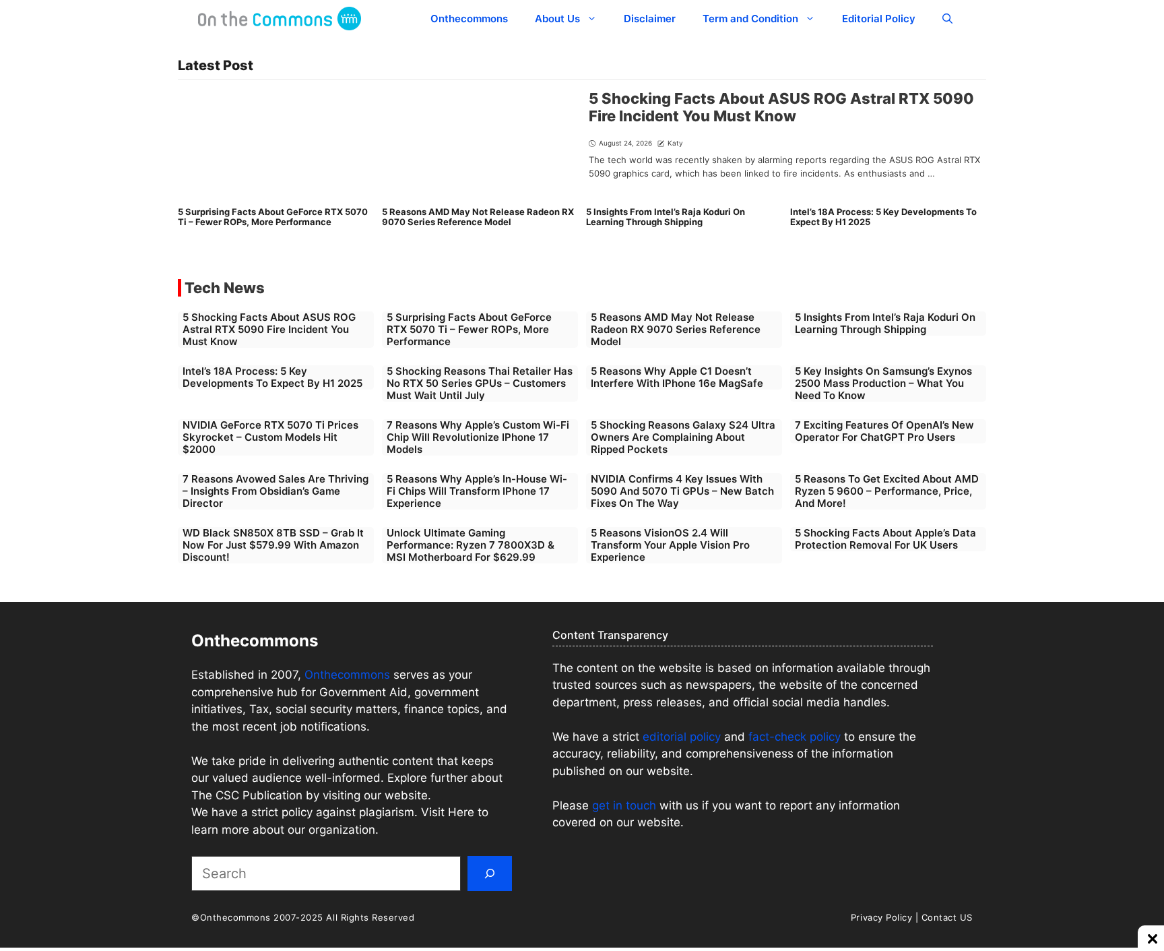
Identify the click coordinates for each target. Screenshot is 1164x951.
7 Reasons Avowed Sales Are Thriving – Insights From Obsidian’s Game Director (275, 491)
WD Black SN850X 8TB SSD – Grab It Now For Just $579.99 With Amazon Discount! (273, 544)
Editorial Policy (878, 18)
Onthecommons (469, 18)
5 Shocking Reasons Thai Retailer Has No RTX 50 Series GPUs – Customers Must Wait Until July (480, 383)
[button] (947, 18)
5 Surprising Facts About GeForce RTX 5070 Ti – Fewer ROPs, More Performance (273, 217)
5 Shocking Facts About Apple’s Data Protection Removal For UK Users (885, 538)
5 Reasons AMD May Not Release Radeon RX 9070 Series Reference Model (478, 217)
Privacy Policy (881, 917)
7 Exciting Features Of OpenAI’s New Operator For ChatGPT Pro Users (884, 431)
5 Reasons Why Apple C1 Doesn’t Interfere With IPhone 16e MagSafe (677, 377)
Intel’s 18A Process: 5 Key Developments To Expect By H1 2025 (883, 217)
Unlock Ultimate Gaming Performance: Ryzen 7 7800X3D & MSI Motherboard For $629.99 (470, 544)
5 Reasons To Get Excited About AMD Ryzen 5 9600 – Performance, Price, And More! (887, 491)
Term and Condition (750, 18)
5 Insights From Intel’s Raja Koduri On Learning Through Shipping (665, 217)
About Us (557, 18)
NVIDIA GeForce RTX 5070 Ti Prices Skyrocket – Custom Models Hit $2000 (270, 437)
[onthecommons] (279, 18)
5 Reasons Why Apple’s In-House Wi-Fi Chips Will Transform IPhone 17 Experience (477, 491)
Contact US (947, 917)
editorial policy (682, 736)
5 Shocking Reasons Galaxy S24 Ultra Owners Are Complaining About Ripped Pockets (683, 437)
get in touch (624, 805)
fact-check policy (794, 736)
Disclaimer (650, 18)
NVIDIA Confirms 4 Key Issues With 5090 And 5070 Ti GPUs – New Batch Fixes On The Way (682, 491)
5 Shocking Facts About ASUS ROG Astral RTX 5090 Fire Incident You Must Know (781, 107)
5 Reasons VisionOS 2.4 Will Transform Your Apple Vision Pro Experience (670, 544)
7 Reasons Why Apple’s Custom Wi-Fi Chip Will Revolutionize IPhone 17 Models (478, 437)
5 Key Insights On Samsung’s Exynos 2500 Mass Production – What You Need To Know (883, 383)
